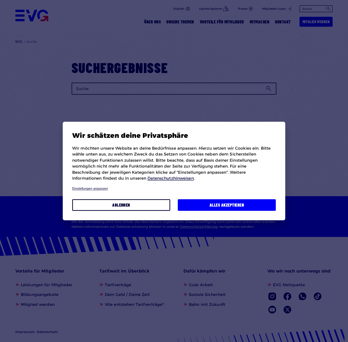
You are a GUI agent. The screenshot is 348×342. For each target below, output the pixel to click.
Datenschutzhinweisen (170, 178)
